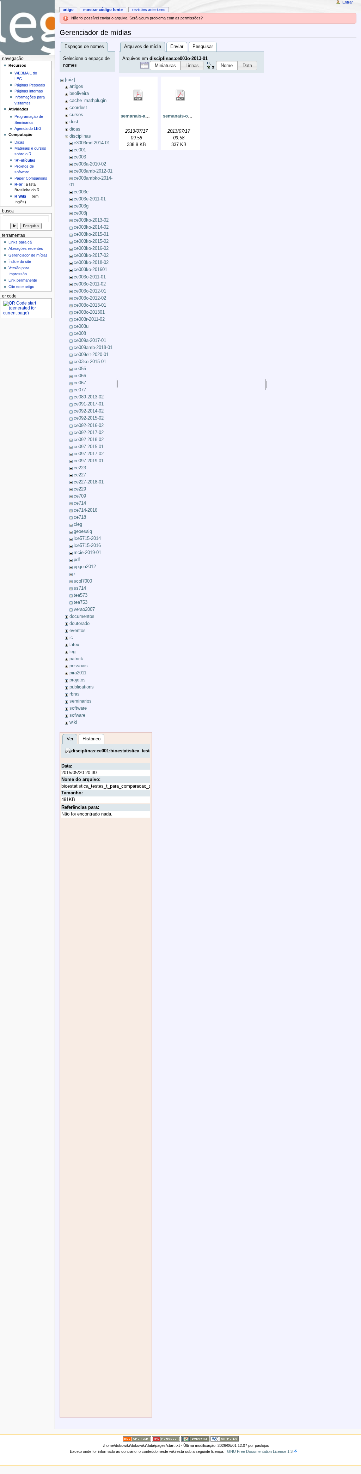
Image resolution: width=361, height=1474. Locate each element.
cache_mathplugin (87, 100)
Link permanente (22, 280)
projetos (77, 680)
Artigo (68, 9)
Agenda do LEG (28, 128)
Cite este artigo (21, 286)
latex (74, 644)
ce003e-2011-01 (90, 199)
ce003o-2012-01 (90, 291)
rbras (74, 694)
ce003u (81, 326)
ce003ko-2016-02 (91, 248)
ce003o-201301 (89, 312)
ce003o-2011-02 (90, 284)
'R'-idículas (24, 160)
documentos (81, 616)
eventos (77, 630)
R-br (18, 184)
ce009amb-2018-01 (93, 347)
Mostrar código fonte (103, 9)
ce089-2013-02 (89, 397)
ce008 (80, 333)
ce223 (80, 467)
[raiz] (70, 79)
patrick (76, 658)
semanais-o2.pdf (181, 116)
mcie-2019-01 (87, 552)
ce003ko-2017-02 (91, 255)
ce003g (81, 206)
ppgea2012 (85, 566)
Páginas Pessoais (29, 85)
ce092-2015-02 (89, 418)
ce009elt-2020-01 (91, 354)
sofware (77, 715)
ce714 (80, 503)
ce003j (80, 213)
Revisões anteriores (148, 9)
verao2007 (84, 609)
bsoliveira (79, 93)
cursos (76, 114)
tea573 (80, 595)
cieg (78, 524)
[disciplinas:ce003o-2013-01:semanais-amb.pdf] (138, 95)
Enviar (176, 46)
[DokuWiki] (195, 1438)
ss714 (80, 588)
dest (73, 121)
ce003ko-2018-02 (91, 262)
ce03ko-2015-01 (90, 361)
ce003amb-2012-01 (93, 171)
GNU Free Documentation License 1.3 (260, 1451)
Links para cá (20, 242)
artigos (76, 86)
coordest (78, 107)
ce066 (80, 375)
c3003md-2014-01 (92, 142)
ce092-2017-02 (89, 432)
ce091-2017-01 (89, 404)
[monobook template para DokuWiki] (166, 1438)
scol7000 (83, 581)
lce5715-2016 (87, 545)
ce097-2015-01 (89, 446)
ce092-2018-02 (89, 439)
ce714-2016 (85, 510)
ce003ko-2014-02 (91, 227)
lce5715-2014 (87, 538)
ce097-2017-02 (89, 453)
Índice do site (19, 261)
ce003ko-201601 (90, 269)
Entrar (347, 2)
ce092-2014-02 (89, 411)
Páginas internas (28, 91)
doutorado (79, 623)
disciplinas (80, 136)
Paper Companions (30, 178)
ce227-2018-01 (89, 482)
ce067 (80, 382)
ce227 (80, 475)
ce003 (80, 157)
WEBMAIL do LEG (25, 76)
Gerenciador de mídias (28, 255)
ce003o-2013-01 (90, 305)
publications (81, 687)
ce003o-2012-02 (90, 298)
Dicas (19, 142)
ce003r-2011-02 (89, 319)
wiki (73, 722)
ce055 (80, 368)
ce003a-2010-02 (90, 164)
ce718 (80, 517)
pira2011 (77, 672)
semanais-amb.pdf (141, 116)
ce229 (80, 489)
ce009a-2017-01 (90, 340)
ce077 (80, 389)
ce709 (80, 496)
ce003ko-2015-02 (91, 241)
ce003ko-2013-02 (91, 220)
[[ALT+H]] (27, 27)
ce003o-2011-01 (90, 277)
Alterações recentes (25, 248)
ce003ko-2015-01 (91, 234)
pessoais (78, 665)
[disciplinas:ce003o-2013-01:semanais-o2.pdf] (180, 95)
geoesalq (83, 531)
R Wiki (20, 196)
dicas (74, 129)
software (78, 708)
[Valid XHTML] (224, 1438)
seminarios (80, 701)
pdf (77, 559)
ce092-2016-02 (89, 425)
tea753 (80, 602)
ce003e (81, 191)
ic (71, 637)
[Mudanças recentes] (137, 1438)
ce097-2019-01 (89, 460)
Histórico (91, 738)
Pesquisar (202, 46)
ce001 (80, 150)
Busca (8, 211)
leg (72, 651)
